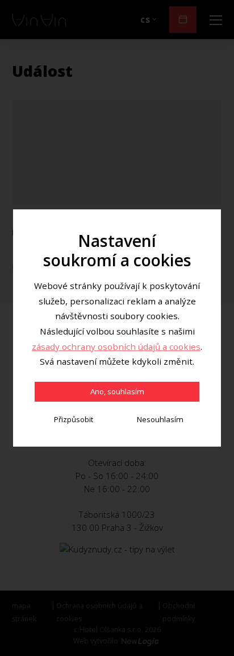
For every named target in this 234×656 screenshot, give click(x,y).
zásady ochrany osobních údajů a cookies (116, 346)
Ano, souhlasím (117, 391)
